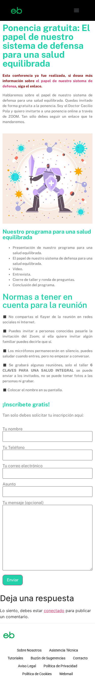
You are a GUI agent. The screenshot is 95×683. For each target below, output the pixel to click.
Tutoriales (15, 658)
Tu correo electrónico (23, 466)
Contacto (80, 658)
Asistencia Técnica (63, 650)
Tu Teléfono (14, 448)
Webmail (66, 674)
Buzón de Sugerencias (48, 658)
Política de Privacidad (60, 666)
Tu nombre (13, 429)
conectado (54, 610)
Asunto (9, 484)
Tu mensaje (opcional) (23, 503)
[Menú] (76, 10)
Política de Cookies (37, 674)
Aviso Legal (27, 666)
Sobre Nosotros (29, 650)
